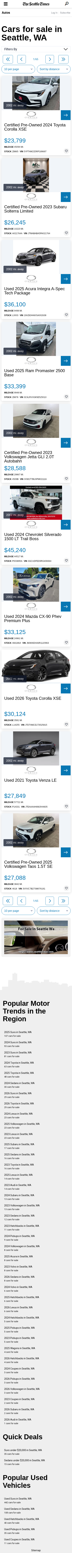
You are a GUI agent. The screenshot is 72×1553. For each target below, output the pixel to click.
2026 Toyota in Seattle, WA (19, 1105)
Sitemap (36, 1550)
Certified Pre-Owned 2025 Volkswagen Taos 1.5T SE (28, 864)
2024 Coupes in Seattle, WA (19, 1370)
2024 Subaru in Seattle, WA (19, 1197)
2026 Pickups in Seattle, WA (19, 1380)
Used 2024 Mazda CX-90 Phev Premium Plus (32, 618)
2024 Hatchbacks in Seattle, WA (21, 1319)
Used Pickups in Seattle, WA (19, 1531)
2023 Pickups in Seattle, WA (19, 1340)
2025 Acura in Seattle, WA (18, 1258)
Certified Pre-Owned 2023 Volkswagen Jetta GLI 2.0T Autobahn (29, 457)
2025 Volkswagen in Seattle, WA (22, 1126)
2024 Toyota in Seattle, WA (19, 1064)
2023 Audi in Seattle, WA (17, 1187)
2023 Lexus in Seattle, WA (18, 1136)
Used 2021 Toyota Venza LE (30, 780)
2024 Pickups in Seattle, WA (19, 1238)
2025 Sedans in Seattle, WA (19, 1156)
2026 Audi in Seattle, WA (17, 1421)
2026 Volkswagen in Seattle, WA (22, 1391)
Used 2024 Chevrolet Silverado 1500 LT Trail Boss (32, 536)
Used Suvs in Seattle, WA (18, 1500)
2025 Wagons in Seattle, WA (19, 1350)
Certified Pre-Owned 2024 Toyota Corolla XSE (35, 127)
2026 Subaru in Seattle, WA (19, 1411)
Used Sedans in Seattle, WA (19, 1510)
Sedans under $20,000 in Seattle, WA (24, 1462)
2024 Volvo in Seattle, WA (18, 1289)
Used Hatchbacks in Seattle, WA (21, 1521)
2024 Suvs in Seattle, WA (18, 1044)
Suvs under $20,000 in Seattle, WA (23, 1452)
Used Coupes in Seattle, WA (19, 1541)
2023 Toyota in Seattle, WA (19, 1166)
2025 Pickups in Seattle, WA (19, 1329)
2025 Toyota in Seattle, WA (19, 1075)
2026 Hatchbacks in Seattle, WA (21, 1360)
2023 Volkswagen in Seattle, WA (22, 1207)
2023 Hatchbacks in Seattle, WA (21, 1227)
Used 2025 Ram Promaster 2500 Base (34, 373)
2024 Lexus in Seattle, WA (18, 1115)
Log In (54, 12)
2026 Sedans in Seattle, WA (19, 1278)
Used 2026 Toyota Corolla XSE (32, 698)
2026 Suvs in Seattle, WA (18, 1095)
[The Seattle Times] (36, 4)
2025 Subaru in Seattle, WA (19, 1146)
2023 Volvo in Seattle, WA (18, 1268)
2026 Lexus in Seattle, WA (18, 1309)
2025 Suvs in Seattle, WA (18, 1034)
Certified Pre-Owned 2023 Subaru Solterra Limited (35, 209)
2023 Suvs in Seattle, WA (18, 1054)
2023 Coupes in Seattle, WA (19, 1401)
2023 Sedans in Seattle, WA (19, 1217)
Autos (6, 12)
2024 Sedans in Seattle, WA (19, 1085)
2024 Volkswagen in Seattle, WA (22, 1248)
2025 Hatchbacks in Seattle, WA (21, 1299)
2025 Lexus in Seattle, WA (18, 1176)
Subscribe (65, 12)
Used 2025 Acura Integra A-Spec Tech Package (34, 291)
